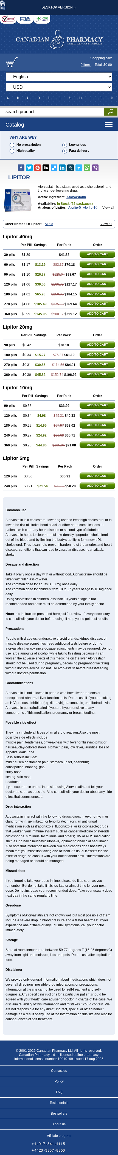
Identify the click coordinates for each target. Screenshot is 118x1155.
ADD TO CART (97, 254)
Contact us (59, 1071)
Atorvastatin (76, 197)
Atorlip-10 (90, 207)
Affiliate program (59, 1136)
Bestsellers (59, 1113)
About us (59, 1124)
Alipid (49, 224)
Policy (59, 1081)
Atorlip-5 (74, 207)
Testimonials (59, 1103)
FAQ (59, 1092)
